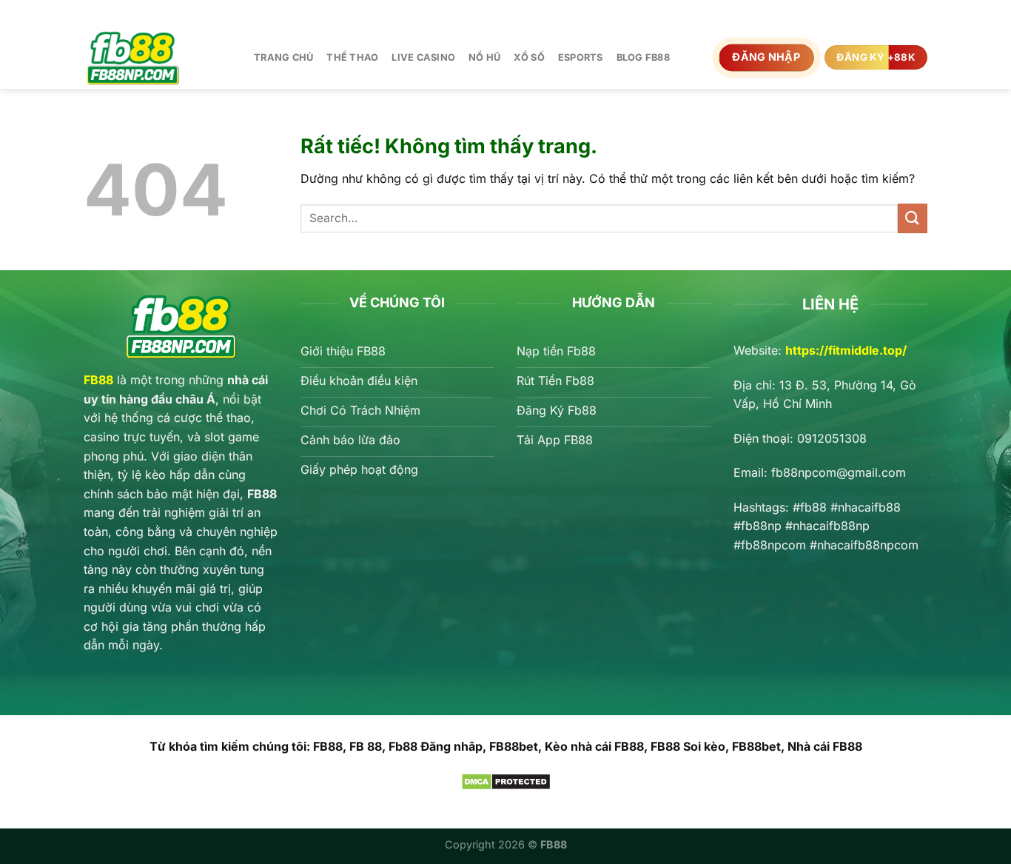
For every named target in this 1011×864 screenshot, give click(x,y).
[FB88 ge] (158, 57)
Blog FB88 (643, 57)
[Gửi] (912, 218)
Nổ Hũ (484, 57)
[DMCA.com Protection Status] (506, 780)
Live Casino (423, 57)
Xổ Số (529, 57)
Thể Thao (352, 57)
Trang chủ (283, 57)
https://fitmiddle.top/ (846, 350)
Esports (580, 57)
